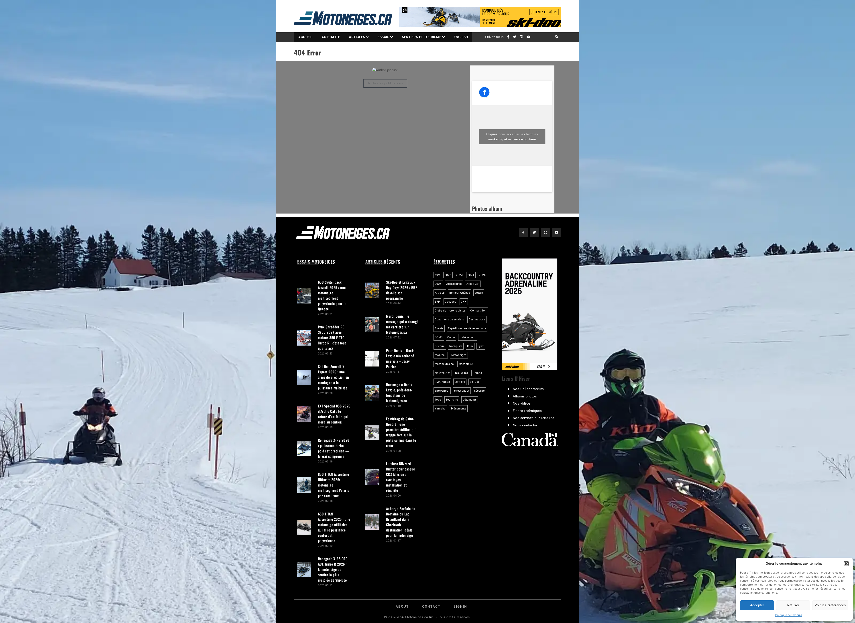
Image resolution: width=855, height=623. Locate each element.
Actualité (331, 37)
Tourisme (452, 399)
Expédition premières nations (467, 328)
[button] (846, 563)
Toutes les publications (385, 83)
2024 (471, 275)
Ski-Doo (475, 381)
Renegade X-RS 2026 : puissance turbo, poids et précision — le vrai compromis (333, 448)
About (402, 607)
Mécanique (466, 364)
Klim (470, 346)
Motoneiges (458, 355)
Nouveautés (442, 373)
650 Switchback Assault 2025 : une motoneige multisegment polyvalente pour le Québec (332, 295)
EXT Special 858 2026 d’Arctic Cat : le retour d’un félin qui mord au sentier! (334, 414)
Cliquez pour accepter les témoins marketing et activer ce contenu (512, 136)
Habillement (468, 337)
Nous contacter (525, 425)
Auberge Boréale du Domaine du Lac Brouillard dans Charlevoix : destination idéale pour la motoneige (400, 522)
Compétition (478, 310)
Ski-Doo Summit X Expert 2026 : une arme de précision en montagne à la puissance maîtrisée (333, 377)
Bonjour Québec (459, 292)
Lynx (481, 346)
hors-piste (455, 346)
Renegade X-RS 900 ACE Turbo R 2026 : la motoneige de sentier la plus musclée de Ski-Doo (333, 569)
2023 (459, 275)
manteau (441, 355)
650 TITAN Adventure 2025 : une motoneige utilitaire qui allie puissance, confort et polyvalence (334, 527)
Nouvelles (461, 373)
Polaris (477, 373)
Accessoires (454, 283)
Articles (357, 37)
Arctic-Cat (472, 283)
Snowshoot (442, 390)
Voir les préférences (830, 605)
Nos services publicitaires (533, 418)
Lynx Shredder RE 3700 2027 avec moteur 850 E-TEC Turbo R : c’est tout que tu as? (332, 337)
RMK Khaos (442, 381)
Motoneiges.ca (444, 364)
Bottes (479, 292)
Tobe (438, 399)
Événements (458, 408)
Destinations (477, 319)
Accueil (305, 37)
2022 (448, 275)
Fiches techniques (527, 411)
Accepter (757, 605)
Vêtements (470, 399)
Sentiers (460, 381)
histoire (440, 346)
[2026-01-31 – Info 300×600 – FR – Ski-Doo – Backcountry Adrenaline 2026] (530, 314)
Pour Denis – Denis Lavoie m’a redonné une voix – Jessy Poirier (400, 358)
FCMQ (439, 337)
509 (437, 275)
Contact (431, 607)
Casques (450, 301)
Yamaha (440, 408)
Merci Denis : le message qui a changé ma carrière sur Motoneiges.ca (402, 324)
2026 (438, 283)
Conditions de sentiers (449, 319)
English (461, 37)
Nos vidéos (522, 403)
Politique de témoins (788, 615)
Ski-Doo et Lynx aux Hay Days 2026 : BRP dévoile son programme (401, 290)
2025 (482, 275)
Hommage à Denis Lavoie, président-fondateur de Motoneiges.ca (399, 392)
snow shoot (461, 390)
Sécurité (479, 390)
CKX (464, 301)
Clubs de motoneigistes (450, 310)
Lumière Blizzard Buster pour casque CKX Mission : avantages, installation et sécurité (400, 477)
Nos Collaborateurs (528, 389)
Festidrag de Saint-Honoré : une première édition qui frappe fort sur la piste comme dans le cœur (401, 432)
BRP (437, 301)
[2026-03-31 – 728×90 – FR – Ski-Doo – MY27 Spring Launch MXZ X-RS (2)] (480, 17)
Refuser (793, 605)
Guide (451, 337)
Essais (383, 37)
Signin (460, 607)
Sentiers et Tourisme (421, 37)
